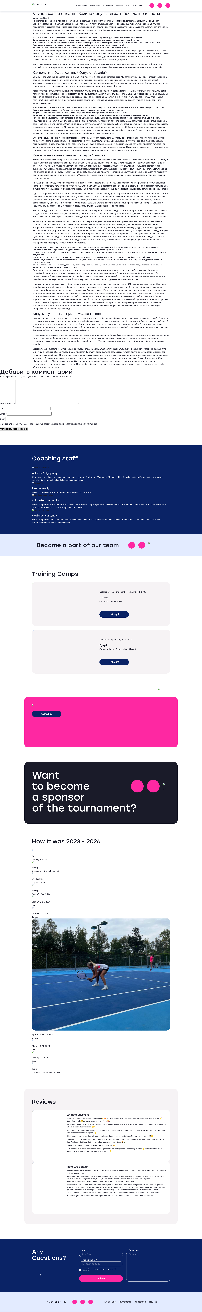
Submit (101, 1278)
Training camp (81, 5)
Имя (3, 408)
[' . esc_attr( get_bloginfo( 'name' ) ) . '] (39, 4)
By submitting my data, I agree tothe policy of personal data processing (99, 1269)
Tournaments (95, 5)
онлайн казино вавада (93, 144)
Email (3, 414)
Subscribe (46, 713)
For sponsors (108, 5)
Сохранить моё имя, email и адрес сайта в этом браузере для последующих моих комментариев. (50, 424)
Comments (134, 1250)
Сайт (2, 419)
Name (85, 1250)
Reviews (119, 5)
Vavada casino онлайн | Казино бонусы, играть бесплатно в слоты (96, 13)
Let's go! (114, 614)
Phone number (89, 1260)
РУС (128, 5)
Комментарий (7, 404)
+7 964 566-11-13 (139, 5)
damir (35, 18)
